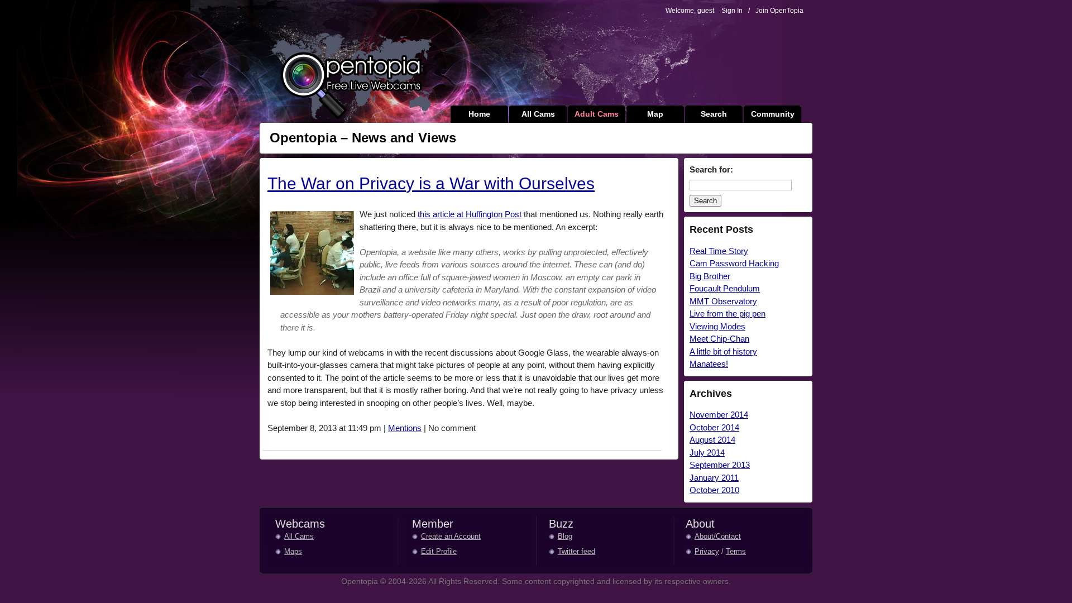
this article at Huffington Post (469, 214)
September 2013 (720, 465)
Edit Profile (439, 551)
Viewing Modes (717, 326)
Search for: (711, 169)
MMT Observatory (723, 301)
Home (479, 113)
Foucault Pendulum (725, 288)
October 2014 (714, 427)
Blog (565, 536)
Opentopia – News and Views (363, 137)
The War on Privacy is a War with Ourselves (431, 183)
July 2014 (707, 452)
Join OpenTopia (779, 11)
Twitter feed (576, 551)
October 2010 (714, 490)
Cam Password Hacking (734, 263)
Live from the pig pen (727, 313)
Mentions (405, 428)
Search (714, 113)
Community (773, 113)
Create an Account (451, 536)
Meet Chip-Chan (719, 338)
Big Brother (710, 276)
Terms (736, 551)
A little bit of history (723, 351)
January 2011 (714, 477)
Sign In (732, 11)
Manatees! (709, 363)
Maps (293, 551)
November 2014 (719, 414)
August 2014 (712, 439)
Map (655, 113)
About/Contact (718, 536)
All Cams (538, 113)
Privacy (707, 551)
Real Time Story (719, 251)
